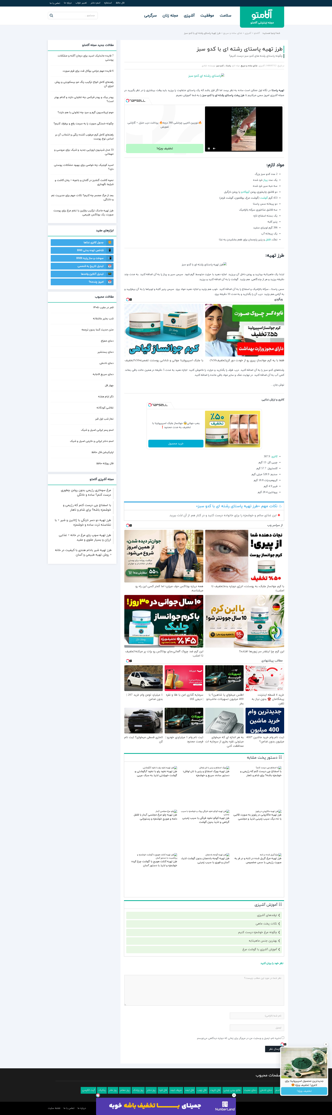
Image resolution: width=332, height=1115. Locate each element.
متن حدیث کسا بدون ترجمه (98, 330)
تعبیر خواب (81, 2)
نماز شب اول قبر (104, 419)
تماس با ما (55, 3)
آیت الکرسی (88, 1090)
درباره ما (68, 2)
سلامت (225, 15)
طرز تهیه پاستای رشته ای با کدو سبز (240, 49)
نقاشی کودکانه (105, 408)
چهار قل (109, 385)
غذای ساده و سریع (232, 33)
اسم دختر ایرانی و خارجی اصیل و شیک (92, 441)
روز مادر (113, 1090)
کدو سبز (220, 65)
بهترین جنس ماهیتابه (263, 941)
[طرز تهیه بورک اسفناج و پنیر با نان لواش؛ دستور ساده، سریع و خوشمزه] (214, 767)
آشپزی (189, 15)
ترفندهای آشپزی (267, 915)
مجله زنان (170, 15)
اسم (278, 1090)
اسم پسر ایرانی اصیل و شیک (97, 430)
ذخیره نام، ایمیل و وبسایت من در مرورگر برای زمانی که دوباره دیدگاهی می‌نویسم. (239, 1038)
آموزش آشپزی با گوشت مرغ (259, 949)
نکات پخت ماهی (266, 924)
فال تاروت (215, 1090)
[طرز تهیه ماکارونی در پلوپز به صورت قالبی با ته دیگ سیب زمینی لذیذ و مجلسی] (268, 811)
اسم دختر (95, 2)
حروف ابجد (176, 1090)
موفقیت (207, 15)
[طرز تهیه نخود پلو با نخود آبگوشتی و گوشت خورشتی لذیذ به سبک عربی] (160, 767)
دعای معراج (107, 341)
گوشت (264, 198)
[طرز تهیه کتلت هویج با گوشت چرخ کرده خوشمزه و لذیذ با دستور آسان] (152, 857)
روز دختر (151, 1090)
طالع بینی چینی (232, 1090)
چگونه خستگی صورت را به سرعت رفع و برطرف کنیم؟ (84, 123)
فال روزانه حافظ (105, 463)
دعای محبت (250, 1090)
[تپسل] (127, 101)
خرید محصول (175, 444)
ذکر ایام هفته (106, 396)
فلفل (268, 239)
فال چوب (202, 1090)
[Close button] (234, 1095)
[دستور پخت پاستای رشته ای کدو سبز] (204, 76)
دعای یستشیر (106, 352)
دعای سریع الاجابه (103, 374)
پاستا (228, 65)
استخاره (108, 2)
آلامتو (257, 33)
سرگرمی (150, 15)
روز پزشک (138, 1090)
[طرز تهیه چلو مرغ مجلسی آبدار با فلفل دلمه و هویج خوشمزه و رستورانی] (166, 811)
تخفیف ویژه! (165, 148)
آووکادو (245, 192)
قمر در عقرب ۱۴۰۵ (103, 307)
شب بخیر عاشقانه (103, 318)
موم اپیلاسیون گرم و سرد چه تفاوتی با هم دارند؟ (86, 112)
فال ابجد (189, 1090)
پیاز (265, 180)
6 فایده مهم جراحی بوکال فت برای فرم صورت (88, 71)
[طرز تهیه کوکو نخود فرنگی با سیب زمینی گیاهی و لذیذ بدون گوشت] (204, 814)
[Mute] (214, 148)
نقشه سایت (54, 1108)
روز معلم (124, 1090)
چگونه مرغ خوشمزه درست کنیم (257, 932)
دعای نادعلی (107, 363)
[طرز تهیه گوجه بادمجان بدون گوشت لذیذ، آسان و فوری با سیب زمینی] (217, 854)
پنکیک (101, 1090)
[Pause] (209, 148)
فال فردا (163, 1090)
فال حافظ (120, 2)
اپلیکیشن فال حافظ (102, 452)
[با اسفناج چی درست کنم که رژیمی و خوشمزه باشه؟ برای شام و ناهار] (268, 767)
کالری (274, 456)
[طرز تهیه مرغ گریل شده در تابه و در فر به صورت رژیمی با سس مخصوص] (270, 854)
